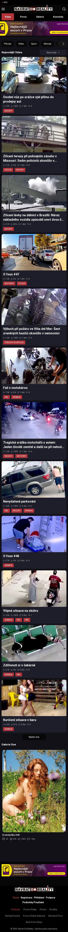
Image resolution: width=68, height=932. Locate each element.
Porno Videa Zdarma (34, 916)
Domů (16, 897)
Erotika (53, 909)
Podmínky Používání (33, 902)
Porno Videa (30, 909)
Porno (23, 17)
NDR (5, 2)
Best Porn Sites (34, 922)
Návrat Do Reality (25, 929)
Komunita (58, 17)
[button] (60, 43)
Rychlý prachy (12, 916)
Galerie (40, 17)
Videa (8, 17)
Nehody (47, 43)
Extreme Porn (55, 916)
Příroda (7, 43)
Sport (34, 43)
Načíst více (34, 737)
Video (21, 43)
